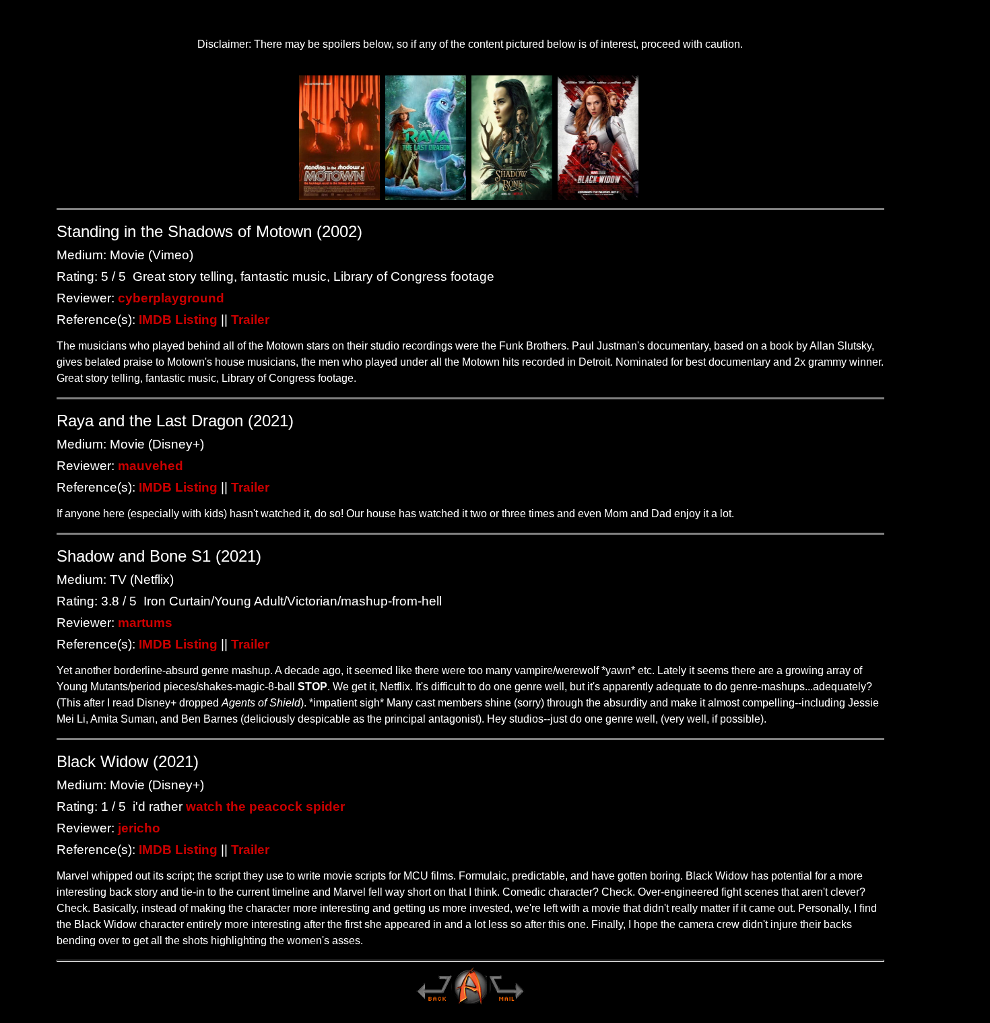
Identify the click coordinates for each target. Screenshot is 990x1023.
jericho (139, 828)
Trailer (250, 319)
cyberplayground (171, 298)
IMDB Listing (178, 319)
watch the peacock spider (265, 806)
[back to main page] (434, 1003)
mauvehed (150, 466)
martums (145, 623)
